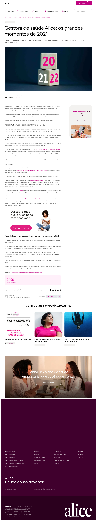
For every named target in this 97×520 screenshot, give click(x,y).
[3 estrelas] (55, 290)
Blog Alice (36, 451)
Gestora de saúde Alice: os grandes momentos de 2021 (36, 17)
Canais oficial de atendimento (61, 460)
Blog (10, 17)
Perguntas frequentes (39, 460)
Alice (6, 17)
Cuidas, (21, 190)
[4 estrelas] (58, 290)
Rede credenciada (10, 451)
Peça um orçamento (48, 382)
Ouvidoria (56, 463)
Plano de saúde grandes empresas (14, 460)
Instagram (80, 451)
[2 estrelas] (53, 290)
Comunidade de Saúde (37, 180)
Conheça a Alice (17, 17)
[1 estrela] (50, 290)
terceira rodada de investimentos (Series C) (28, 199)
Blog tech (36, 454)
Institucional (57, 457)
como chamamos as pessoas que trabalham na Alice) (32, 170)
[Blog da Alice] (7, 4)
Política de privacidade (60, 454)
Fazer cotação (81, 3)
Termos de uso (57, 451)
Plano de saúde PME (10, 457)
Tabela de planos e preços (11, 466)
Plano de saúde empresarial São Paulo (14, 463)
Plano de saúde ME (10, 454)
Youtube (80, 457)
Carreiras (36, 463)
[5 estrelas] (60, 290)
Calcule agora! (81, 120)
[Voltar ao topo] (90, 482)
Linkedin (80, 454)
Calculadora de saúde (39, 457)
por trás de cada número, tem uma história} (48, 149)
